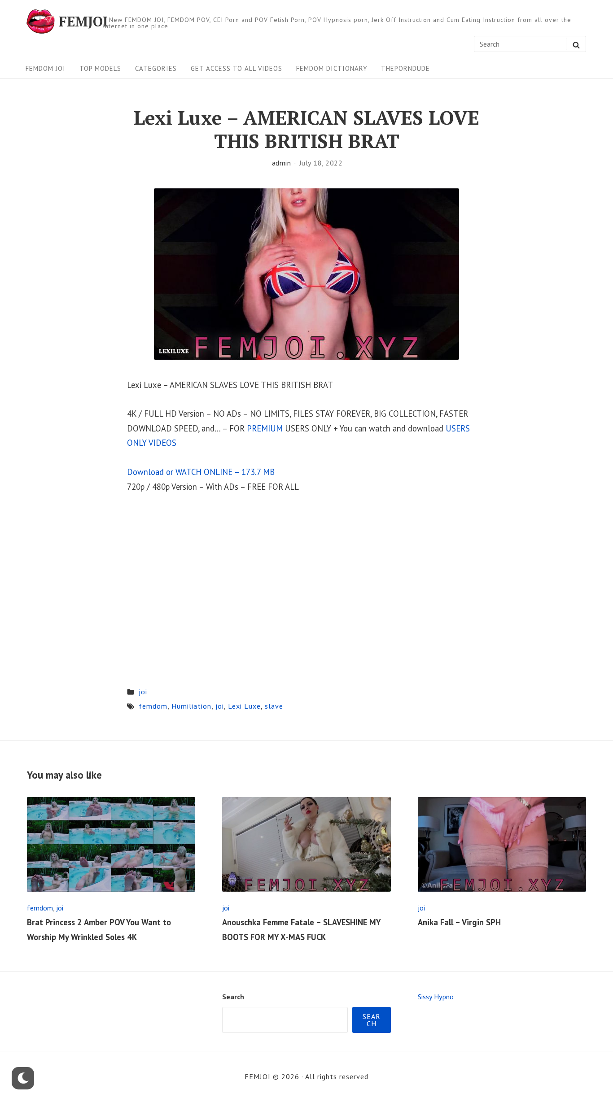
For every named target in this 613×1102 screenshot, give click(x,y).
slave (274, 705)
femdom (153, 705)
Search (233, 996)
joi (143, 691)
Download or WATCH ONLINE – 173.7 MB (201, 471)
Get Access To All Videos (236, 68)
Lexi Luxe (244, 705)
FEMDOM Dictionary (332, 68)
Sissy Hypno (436, 996)
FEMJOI (83, 21)
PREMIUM (265, 428)
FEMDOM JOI (46, 68)
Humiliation (191, 705)
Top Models (100, 68)
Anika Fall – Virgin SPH (459, 922)
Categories (156, 68)
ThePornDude (405, 68)
